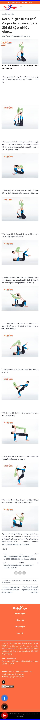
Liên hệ (20, 633)
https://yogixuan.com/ (9, 542)
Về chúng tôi (20, 614)
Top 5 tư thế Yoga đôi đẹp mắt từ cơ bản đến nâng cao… (30, 589)
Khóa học (20, 620)
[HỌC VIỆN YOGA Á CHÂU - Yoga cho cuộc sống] (10, 7)
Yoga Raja (26, 36)
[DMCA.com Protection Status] (8, 686)
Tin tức (4, 14)
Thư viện (10, 14)
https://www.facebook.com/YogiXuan (16, 544)
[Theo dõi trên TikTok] (3, 682)
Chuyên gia (20, 627)
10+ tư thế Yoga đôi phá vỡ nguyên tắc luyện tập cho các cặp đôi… (10, 589)
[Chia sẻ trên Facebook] (16, 573)
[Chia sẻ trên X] (20, 573)
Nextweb (20, 716)
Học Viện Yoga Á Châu (22, 714)
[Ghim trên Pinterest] (24, 573)
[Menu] (21, 7)
